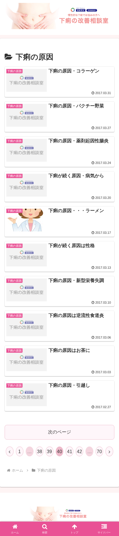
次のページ (59, 431)
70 (99, 451)
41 (69, 451)
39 (49, 451)
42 (79, 451)
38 (39, 451)
